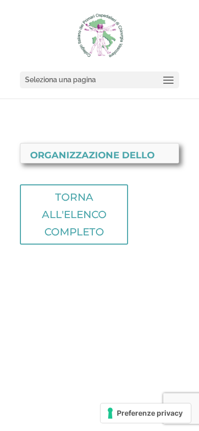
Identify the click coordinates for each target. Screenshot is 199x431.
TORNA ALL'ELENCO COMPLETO (74, 214)
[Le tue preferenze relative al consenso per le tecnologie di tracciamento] (146, 413)
